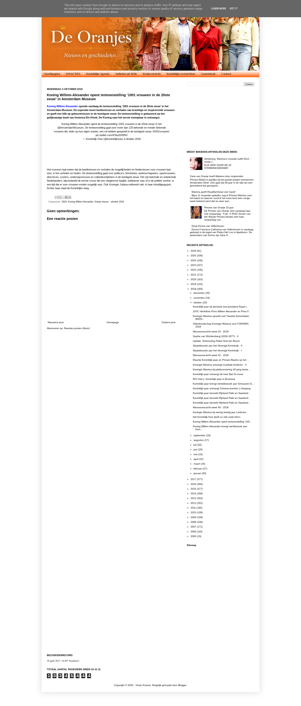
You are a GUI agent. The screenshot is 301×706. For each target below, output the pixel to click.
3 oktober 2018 (132, 138)
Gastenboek (208, 73)
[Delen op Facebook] (66, 197)
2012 (194, 503)
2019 (194, 284)
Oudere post (168, 322)
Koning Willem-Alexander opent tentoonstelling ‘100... (222, 421)
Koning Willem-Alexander (80, 202)
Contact (226, 73)
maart (197, 463)
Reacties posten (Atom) (77, 328)
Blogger (182, 685)
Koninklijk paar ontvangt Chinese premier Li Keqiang (221, 388)
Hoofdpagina (52, 73)
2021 (194, 274)
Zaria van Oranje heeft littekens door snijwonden (216, 176)
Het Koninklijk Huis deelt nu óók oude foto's (216, 417)
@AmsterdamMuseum (70, 127)
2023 (194, 265)
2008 (194, 522)
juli (195, 444)
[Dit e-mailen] (56, 197)
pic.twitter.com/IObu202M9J (112, 135)
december (199, 293)
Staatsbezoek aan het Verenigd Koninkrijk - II (217, 345)
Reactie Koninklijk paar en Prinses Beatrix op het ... (221, 359)
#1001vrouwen (161, 131)
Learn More (218, 8)
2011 (193, 507)
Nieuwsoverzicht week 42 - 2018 (211, 355)
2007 (194, 526)
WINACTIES (73, 73)
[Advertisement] (110, 159)
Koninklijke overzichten (181, 73)
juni (196, 449)
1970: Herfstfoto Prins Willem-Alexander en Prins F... (222, 311)
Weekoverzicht (152, 73)
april (196, 459)
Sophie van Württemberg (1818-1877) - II (215, 336)
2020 (194, 279)
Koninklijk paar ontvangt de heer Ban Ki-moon (218, 374)
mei (196, 454)
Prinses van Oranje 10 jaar (219, 207)
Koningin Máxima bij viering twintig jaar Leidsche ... (221, 412)
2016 (194, 484)
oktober (198, 302)
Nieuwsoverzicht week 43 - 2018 (211, 331)
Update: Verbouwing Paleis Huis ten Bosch (216, 341)
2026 (194, 250)
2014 (194, 493)
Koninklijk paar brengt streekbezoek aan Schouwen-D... (223, 383)
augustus (199, 440)
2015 (194, 488)
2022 (194, 269)
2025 (194, 255)
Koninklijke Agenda (97, 73)
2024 (194, 260)
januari (198, 473)
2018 (64, 202)
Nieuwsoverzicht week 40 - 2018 (211, 407)
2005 (194, 536)
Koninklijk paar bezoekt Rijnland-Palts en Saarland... (221, 393)
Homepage (113, 322)
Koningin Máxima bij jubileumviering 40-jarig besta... (221, 369)
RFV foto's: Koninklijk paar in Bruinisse (214, 379)
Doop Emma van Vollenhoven (208, 226)
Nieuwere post (56, 322)
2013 (194, 498)
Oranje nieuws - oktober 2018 (109, 202)
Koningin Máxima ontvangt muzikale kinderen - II (219, 364)
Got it (234, 8)
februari (198, 468)
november (199, 297)
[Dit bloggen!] (59, 197)
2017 (194, 479)
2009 (194, 517)
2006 (194, 531)
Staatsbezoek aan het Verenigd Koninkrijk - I (217, 350)
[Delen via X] (63, 197)
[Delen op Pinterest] (69, 197)
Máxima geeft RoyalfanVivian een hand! (214, 191)
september (200, 435)
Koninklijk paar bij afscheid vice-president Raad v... (221, 306)
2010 (194, 512)
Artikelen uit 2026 (126, 73)
